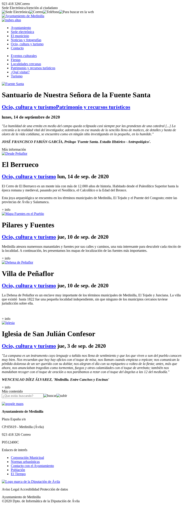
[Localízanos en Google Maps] (12, 404)
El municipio (20, 36)
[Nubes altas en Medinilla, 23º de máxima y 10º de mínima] (11, 20)
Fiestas (16, 60)
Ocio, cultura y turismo (27, 44)
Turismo (17, 76)
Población (18, 470)
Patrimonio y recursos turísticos (33, 68)
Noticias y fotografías (26, 40)
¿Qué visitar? (20, 72)
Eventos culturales (24, 56)
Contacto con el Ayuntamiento (32, 466)
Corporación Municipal (27, 458)
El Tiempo (18, 474)
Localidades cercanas (26, 64)
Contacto (17, 48)
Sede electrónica (22, 32)
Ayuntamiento (21, 28)
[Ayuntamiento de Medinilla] (23, 16)
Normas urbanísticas (25, 462)
